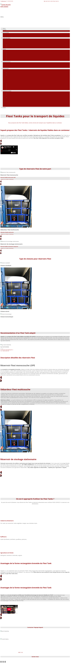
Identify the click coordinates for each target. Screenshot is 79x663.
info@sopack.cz (3, 1)
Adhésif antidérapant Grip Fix (12, 96)
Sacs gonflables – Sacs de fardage (13, 71)
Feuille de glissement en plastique (13, 42)
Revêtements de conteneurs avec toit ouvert (18, 89)
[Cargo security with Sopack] (6, 6)
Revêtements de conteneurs (12, 82)
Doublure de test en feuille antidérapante (17, 93)
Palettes (4, 49)
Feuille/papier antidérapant (12, 92)
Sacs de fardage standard (11, 33)
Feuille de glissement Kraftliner (13, 40)
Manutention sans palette (11, 43)
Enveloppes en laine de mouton (13, 104)
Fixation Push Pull (11, 45)
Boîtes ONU (8, 99)
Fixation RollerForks (12, 46)
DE (51, 1)
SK (48, 1)
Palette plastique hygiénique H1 (15, 57)
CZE (46, 1)
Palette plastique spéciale (13, 60)
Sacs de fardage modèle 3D (12, 35)
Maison (4, 28)
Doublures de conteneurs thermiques (14, 65)
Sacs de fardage (6, 32)
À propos (4, 29)
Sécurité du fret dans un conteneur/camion (16, 70)
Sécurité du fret (6, 68)
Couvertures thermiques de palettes (14, 63)
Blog (6, 31)
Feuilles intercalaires (6, 38)
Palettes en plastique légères (14, 53)
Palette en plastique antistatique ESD (16, 56)
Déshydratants (8, 81)
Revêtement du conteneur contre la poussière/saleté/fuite (22, 86)
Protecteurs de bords (10, 102)
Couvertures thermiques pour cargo (14, 64)
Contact (4, 107)
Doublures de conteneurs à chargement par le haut (20, 88)
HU (54, 1)
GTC (22, 652)
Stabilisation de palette (7, 90)
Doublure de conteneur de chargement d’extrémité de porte (22, 85)
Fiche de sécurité (9, 79)
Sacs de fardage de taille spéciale (13, 36)
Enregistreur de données (11, 67)
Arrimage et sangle (10, 77)
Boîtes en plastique (12, 58)
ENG (44, 1)
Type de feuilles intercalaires (12, 39)
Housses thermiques (6, 61)
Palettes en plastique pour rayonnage (16, 54)
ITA (58, 1)
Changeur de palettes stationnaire (16, 47)
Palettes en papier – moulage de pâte (14, 50)
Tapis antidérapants (10, 78)
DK (56, 1)
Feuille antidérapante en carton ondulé (17, 95)
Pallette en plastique (10, 52)
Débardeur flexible (12, 84)
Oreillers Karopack (9, 106)
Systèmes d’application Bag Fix (15, 97)
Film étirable (8, 103)
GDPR (19, 652)
